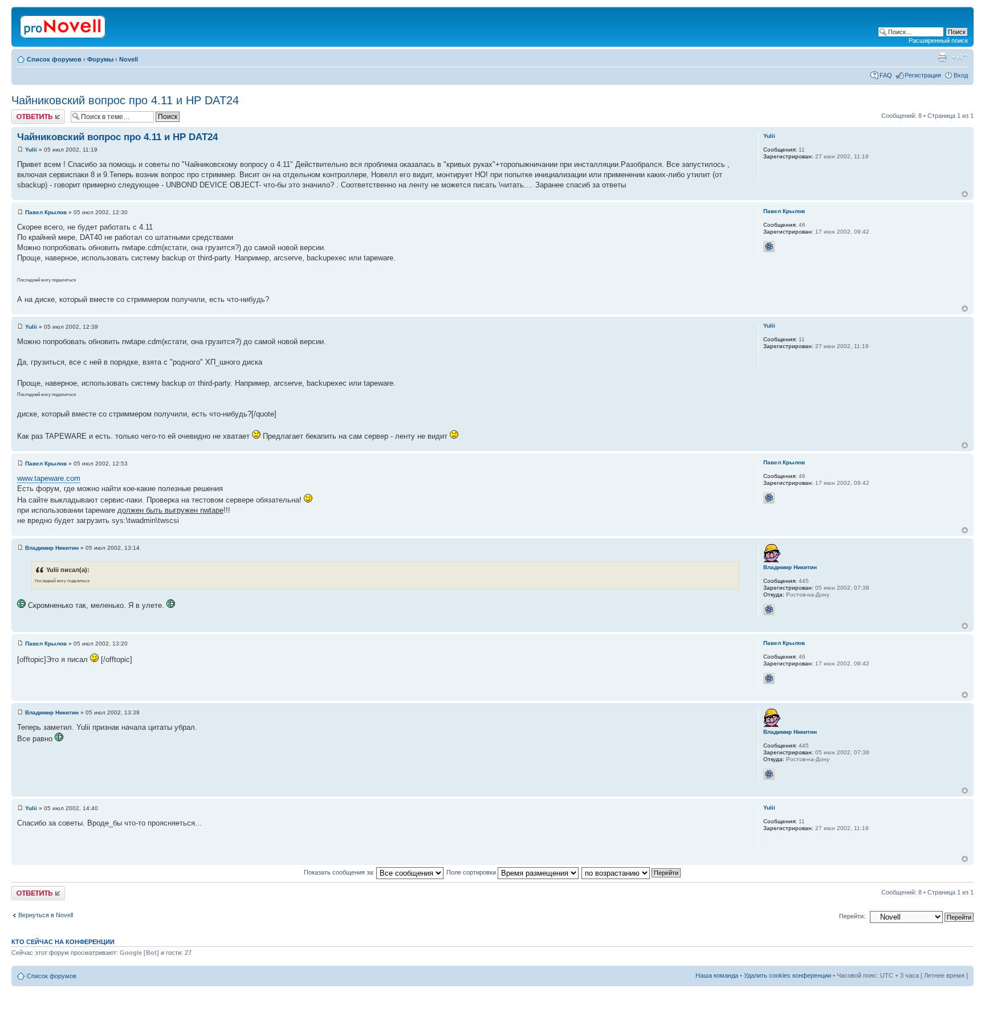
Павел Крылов (46, 212)
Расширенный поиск (938, 40)
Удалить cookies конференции (787, 975)
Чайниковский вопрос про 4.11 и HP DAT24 (125, 100)
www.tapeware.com (48, 478)
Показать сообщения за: (340, 872)
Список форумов (54, 59)
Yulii (31, 149)
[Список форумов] (63, 24)
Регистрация (923, 75)
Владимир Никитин (52, 548)
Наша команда (716, 975)
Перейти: (852, 916)
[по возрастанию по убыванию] (631, 872)
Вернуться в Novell (45, 915)
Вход (961, 75)
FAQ (886, 75)
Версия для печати (942, 57)
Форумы (100, 59)
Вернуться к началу (965, 194)
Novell (128, 59)
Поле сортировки (472, 872)
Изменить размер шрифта (959, 57)
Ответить (25, 112)
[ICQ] (769, 246)
